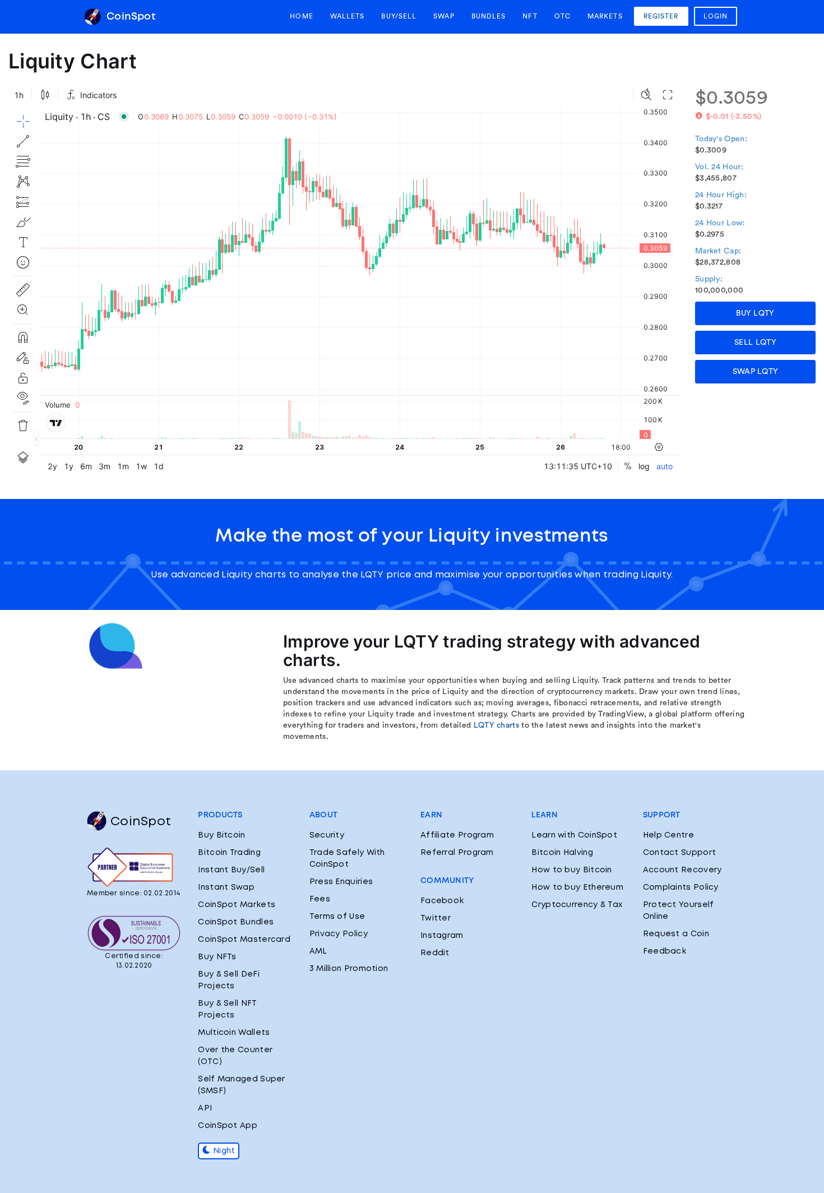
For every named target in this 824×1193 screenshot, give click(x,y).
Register (661, 16)
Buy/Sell (398, 16)
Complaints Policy (681, 887)
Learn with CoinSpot (574, 835)
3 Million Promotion (348, 968)
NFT (529, 16)
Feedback (664, 951)
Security (326, 835)
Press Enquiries (341, 881)
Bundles (488, 16)
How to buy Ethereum (577, 887)
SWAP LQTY (756, 372)
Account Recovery (682, 870)
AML (318, 951)
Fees (319, 899)
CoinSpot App (227, 1125)
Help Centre (668, 835)
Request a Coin (676, 934)
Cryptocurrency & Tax (576, 904)
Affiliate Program (457, 835)
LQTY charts (496, 725)
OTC (562, 16)
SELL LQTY (755, 342)
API (205, 1108)
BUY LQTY (755, 313)
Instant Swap (226, 887)
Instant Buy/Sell (231, 870)
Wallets (347, 16)
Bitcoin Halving (562, 852)
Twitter (435, 918)
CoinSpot (129, 16)
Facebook (442, 901)
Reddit (435, 953)
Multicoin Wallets (234, 1032)
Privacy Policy (338, 934)
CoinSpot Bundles (236, 922)
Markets (605, 16)
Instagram (442, 935)
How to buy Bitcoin (571, 870)
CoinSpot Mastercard (244, 939)
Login (715, 16)
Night (223, 1151)
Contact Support (679, 852)
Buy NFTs (217, 957)
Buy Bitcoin (221, 835)
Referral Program (457, 852)
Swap (443, 16)
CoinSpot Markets (236, 904)
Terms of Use (337, 916)
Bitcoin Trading (229, 852)
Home (301, 16)
